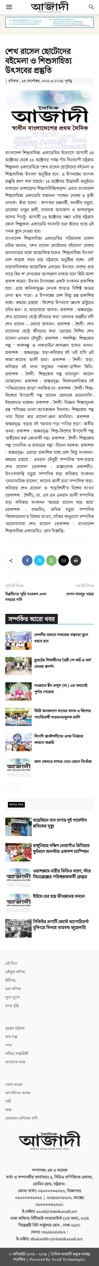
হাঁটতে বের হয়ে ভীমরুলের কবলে (59, 896)
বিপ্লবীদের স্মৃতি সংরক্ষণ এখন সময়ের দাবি (25, 596)
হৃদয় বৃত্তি (12, 1006)
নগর (8, 1045)
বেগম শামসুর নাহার (80, 594)
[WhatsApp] (51, 560)
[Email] (63, 560)
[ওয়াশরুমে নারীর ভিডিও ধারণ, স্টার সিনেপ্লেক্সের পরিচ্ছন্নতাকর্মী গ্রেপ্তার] (18, 877)
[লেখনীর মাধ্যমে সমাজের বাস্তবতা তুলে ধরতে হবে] (18, 641)
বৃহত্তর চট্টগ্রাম (15, 1028)
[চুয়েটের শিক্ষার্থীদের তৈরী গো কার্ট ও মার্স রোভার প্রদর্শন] (18, 666)
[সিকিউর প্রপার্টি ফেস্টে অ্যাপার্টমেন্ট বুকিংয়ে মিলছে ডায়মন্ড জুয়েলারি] (18, 928)
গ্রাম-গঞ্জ (11, 1037)
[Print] (75, 560)
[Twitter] (39, 560)
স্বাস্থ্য (8, 1110)
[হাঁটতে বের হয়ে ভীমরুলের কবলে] (18, 903)
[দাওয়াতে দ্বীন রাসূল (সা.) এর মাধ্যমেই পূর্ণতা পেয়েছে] (18, 691)
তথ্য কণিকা (13, 989)
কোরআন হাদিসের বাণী (21, 1118)
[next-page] (17, 787)
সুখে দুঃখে (12, 997)
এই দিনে (11, 963)
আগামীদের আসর (17, 1093)
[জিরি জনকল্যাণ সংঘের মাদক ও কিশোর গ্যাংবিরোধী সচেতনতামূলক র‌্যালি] (18, 717)
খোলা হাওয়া (13, 1084)
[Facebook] (27, 560)
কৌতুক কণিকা (15, 972)
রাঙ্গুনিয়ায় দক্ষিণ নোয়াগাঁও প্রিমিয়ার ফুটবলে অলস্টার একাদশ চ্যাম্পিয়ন (61, 849)
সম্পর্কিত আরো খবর (31, 619)
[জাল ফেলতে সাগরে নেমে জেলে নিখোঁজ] (18, 767)
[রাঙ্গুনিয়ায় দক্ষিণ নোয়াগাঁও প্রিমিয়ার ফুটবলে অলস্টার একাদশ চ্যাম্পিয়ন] (18, 852)
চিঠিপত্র (10, 980)
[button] (9, 7)
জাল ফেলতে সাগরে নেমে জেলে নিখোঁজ (63, 761)
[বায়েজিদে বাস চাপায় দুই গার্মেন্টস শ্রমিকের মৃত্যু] (18, 827)
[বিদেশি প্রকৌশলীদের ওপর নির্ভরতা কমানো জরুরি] (18, 742)
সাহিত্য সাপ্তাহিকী (16, 1053)
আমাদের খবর (15, 1062)
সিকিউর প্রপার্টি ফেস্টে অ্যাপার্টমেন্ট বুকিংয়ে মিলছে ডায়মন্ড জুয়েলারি (61, 925)
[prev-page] (8, 787)
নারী (8, 1101)
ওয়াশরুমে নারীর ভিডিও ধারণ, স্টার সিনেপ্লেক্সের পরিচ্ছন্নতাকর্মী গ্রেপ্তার (62, 874)
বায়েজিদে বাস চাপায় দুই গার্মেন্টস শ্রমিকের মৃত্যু (60, 823)
